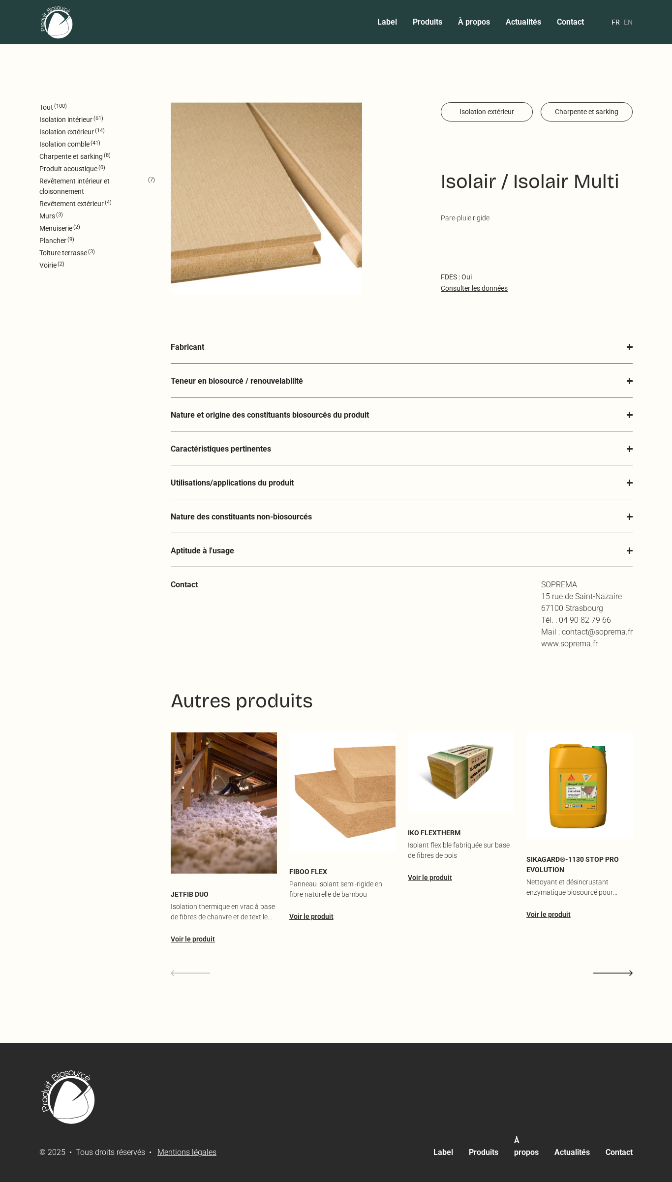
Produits (427, 22)
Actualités (523, 22)
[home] (57, 22)
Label (387, 22)
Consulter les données (474, 288)
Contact (570, 22)
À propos (474, 22)
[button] (402, 347)
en (628, 22)
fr (615, 22)
